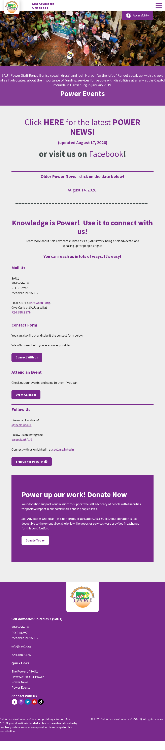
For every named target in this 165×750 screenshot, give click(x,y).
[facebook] (14, 702)
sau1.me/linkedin (63, 449)
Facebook (106, 153)
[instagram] (21, 702)
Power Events (20, 687)
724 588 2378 (21, 312)
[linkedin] (28, 702)
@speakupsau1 (21, 425)
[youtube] (34, 702)
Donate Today (35, 540)
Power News (19, 682)
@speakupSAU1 (21, 439)
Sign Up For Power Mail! (31, 461)
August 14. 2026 (82, 190)
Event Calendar (26, 395)
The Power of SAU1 (24, 671)
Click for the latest (82, 127)
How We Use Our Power (27, 677)
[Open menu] (159, 5)
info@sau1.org (40, 302)
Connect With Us (27, 357)
